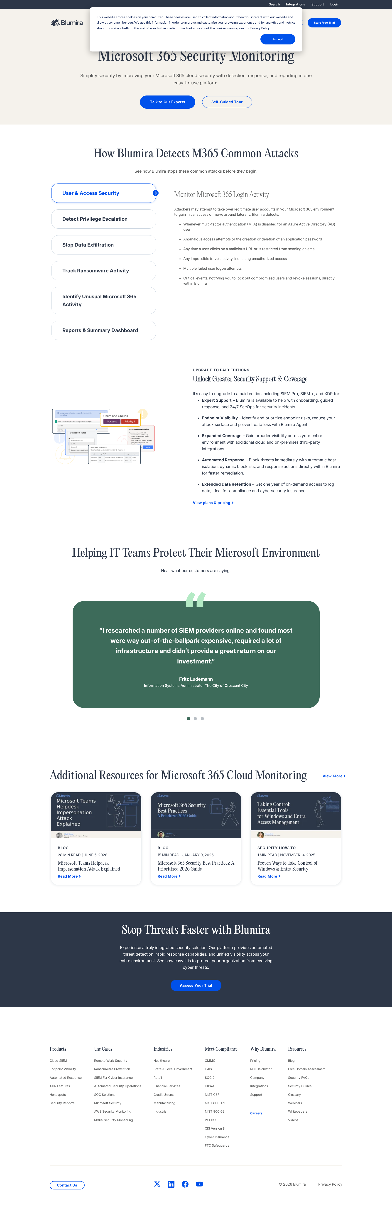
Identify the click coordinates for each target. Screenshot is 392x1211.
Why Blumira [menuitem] (263, 1049)
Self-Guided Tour (227, 102)
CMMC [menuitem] (210, 1060)
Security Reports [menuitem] (62, 1103)
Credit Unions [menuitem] (164, 1094)
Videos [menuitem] (293, 1120)
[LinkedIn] (171, 1185)
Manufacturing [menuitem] (164, 1103)
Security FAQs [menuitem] (298, 1077)
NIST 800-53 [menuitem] (215, 1111)
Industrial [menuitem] (160, 1111)
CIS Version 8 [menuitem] (215, 1128)
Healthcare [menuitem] (162, 1060)
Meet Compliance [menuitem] (221, 1049)
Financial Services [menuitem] (167, 1086)
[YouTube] (199, 1185)
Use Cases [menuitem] (103, 1049)
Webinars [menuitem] (295, 1103)
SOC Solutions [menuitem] (104, 1094)
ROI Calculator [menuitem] (261, 1069)
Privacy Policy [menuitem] (330, 1184)
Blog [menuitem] (291, 1060)
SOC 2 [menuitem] (210, 1077)
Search (274, 4)
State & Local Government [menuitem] (173, 1069)
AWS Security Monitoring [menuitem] (112, 1111)
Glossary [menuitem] (294, 1094)
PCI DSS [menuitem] (211, 1120)
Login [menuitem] (334, 4)
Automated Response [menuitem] (66, 1077)
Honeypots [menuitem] (58, 1094)
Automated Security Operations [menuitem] (117, 1086)
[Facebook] (185, 1185)
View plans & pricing (211, 502)
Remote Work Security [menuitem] (110, 1060)
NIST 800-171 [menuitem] (215, 1103)
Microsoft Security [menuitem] (107, 1103)
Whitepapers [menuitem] (297, 1111)
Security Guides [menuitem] (299, 1086)
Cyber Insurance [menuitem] (217, 1137)
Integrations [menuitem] (295, 4)
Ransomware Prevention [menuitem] (112, 1069)
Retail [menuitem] (158, 1077)
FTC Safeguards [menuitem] (217, 1145)
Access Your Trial (196, 985)
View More (332, 776)
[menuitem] (263, 1113)
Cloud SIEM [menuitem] (58, 1060)
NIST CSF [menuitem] (212, 1094)
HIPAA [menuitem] (209, 1086)
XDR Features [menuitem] (60, 1086)
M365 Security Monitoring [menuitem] (113, 1120)
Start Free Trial (324, 22)
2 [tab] (195, 718)
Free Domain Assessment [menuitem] (307, 1069)
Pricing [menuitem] (255, 1060)
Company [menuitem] (257, 1077)
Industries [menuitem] (163, 1049)
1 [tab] (188, 718)
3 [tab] (202, 718)
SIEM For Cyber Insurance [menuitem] (113, 1077)
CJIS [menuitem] (208, 1069)
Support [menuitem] (317, 4)
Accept (278, 39)
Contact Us (67, 1185)
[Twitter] (157, 1185)
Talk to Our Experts (167, 102)
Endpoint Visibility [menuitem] (63, 1069)
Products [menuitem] (58, 1049)
